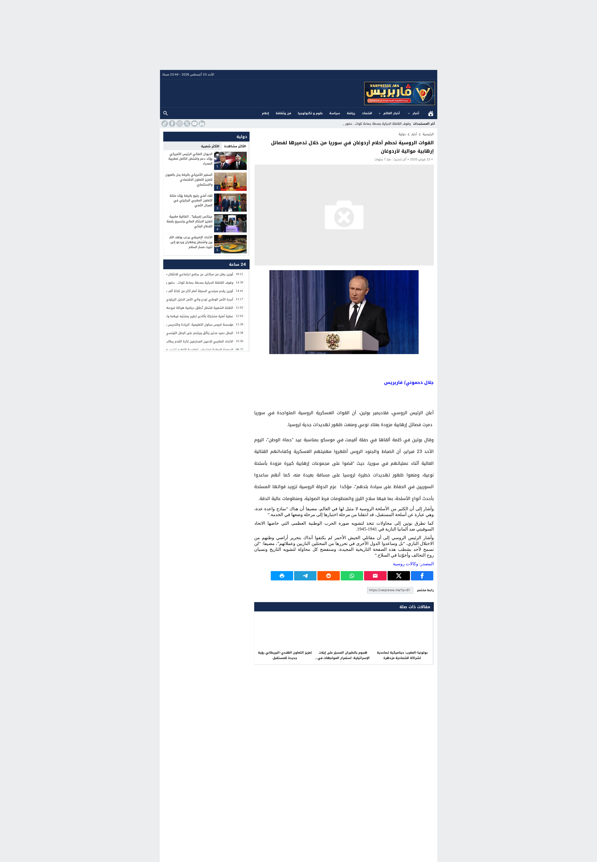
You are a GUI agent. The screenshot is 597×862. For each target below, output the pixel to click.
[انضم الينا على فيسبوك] (171, 123)
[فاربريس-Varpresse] (298, 93)
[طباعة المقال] (282, 576)
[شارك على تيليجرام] (305, 576)
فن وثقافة (283, 113)
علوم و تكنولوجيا (310, 113)
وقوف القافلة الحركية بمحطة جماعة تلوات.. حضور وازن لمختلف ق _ (367, 124)
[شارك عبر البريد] (375, 576)
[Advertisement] (298, 35)
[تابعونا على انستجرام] (179, 123)
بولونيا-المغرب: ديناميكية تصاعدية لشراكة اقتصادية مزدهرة (402, 655)
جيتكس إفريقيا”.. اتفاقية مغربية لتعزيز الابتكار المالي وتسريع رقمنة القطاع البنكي (189, 221)
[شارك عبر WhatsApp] (352, 576)
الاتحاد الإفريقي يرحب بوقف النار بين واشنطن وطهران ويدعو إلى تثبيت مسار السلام (190, 242)
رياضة (351, 113)
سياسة (334, 113)
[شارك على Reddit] (329, 576)
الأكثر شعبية (210, 146)
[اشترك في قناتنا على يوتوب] (194, 123)
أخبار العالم (391, 113)
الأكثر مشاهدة (235, 146)
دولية (402, 134)
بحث (165, 113)
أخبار (416, 113)
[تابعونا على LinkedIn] (201, 123)
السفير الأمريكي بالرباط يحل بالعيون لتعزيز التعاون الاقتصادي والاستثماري (188, 179)
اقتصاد (367, 113)
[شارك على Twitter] (399, 576)
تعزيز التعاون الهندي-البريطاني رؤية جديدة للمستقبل (285, 655)
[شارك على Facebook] (422, 576)
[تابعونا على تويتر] (186, 123)
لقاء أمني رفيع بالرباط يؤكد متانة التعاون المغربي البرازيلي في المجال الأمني (191, 200)
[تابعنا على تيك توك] (164, 123)
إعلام (265, 113)
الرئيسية (431, 113)
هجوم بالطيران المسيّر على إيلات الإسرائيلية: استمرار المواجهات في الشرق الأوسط (344, 658)
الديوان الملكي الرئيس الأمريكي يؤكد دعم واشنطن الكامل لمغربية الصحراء (190, 159)
